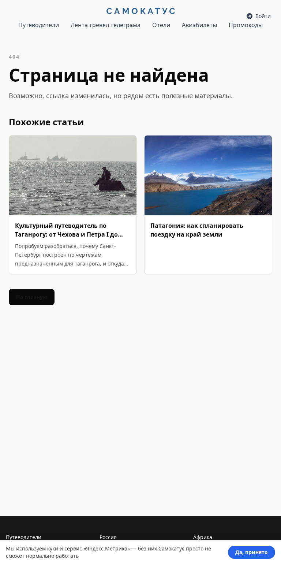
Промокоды (246, 25)
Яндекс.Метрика (106, 548)
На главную (31, 296)
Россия (108, 537)
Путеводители (38, 25)
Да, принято (251, 552)
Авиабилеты (199, 25)
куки (52, 548)
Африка (202, 537)
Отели (161, 25)
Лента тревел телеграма (105, 25)
